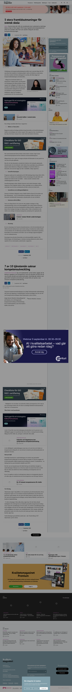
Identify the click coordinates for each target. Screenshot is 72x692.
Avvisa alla (36, 688)
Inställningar (28, 688)
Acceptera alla (43, 688)
